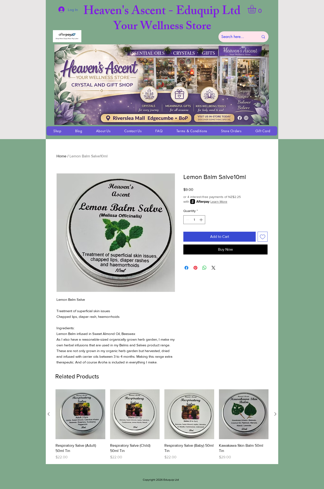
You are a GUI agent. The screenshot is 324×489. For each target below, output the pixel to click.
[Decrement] (187, 220)
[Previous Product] (48, 414)
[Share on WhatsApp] (204, 268)
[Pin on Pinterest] (195, 268)
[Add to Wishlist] (263, 237)
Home (61, 156)
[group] (162, 424)
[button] (257, 9)
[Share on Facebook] (186, 268)
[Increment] (201, 220)
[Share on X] (213, 268)
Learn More (218, 201)
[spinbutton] (194, 220)
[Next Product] (275, 414)
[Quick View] (80, 414)
